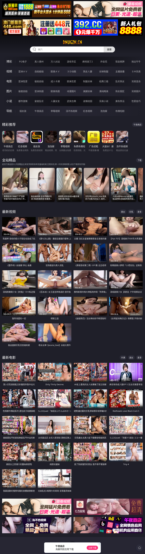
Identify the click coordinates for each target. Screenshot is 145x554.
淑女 (131, 357)
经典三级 (103, 81)
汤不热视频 (71, 111)
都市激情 (22, 101)
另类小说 (103, 101)
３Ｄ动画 (71, 71)
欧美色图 (55, 91)
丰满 (123, 357)
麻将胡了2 (87, 61)
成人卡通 (55, 81)
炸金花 (103, 61)
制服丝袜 (87, 81)
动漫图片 (71, 91)
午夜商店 (39, 111)
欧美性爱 (71, 81)
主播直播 (119, 71)
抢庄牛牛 (136, 61)
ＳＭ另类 (136, 71)
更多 (139, 211)
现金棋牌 (119, 61)
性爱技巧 (136, 101)
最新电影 (9, 357)
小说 (9, 101)
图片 (9, 91)
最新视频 (9, 211)
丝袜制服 (103, 71)
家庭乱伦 (39, 101)
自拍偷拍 (39, 71)
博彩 (9, 61)
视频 (9, 71)
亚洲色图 (39, 91)
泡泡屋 (103, 111)
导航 (9, 111)
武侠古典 (71, 101)
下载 (139, 160)
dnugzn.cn (72, 42)
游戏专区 (71, 61)
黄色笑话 (119, 101)
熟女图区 (119, 91)
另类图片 (136, 91)
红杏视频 (87, 111)
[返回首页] (139, 547)
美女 (123, 211)
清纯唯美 (103, 91)
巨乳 (131, 211)
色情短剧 (119, 111)
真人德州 (39, 61)
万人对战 (55, 61)
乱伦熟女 (119, 81)
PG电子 (23, 61)
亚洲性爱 (22, 81)
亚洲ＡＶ (22, 71)
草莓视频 (55, 111)
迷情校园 (87, 101)
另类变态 (136, 81)
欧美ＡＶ (55, 71)
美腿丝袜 (87, 91)
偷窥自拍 (22, 91)
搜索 (109, 49)
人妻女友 (55, 101)
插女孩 (23, 111)
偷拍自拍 (39, 81)
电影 (9, 81)
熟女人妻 (87, 71)
